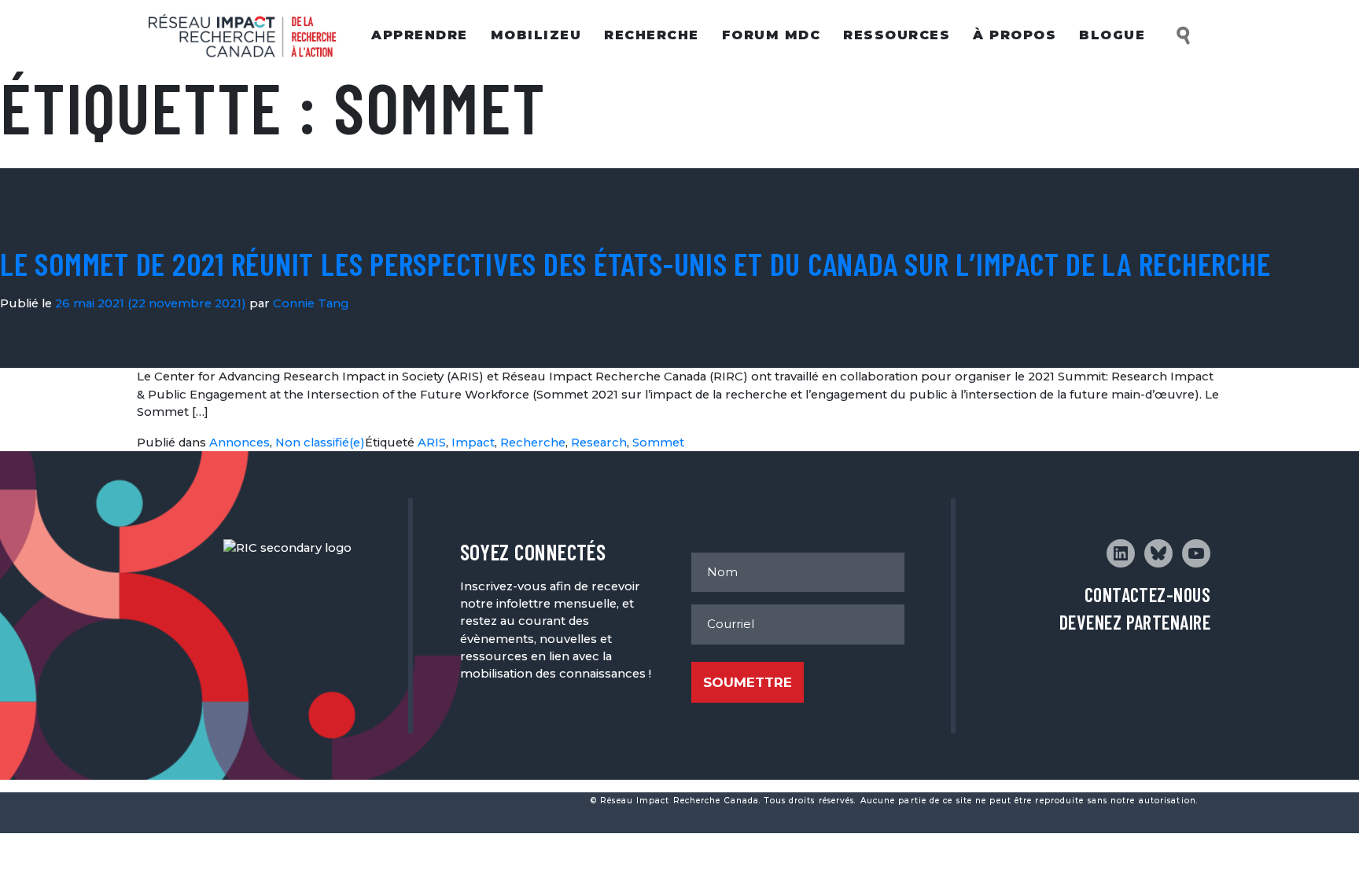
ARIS (432, 442)
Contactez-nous (1147, 594)
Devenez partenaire (1134, 622)
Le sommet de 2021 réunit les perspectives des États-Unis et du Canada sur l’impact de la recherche (635, 263)
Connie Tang (310, 303)
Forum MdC (771, 35)
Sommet (658, 442)
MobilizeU (536, 35)
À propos (1014, 35)
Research (599, 442)
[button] (1184, 36)
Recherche (651, 35)
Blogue (1112, 35)
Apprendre (419, 35)
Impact (473, 442)
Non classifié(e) (320, 442)
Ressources (896, 35)
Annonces (239, 442)
